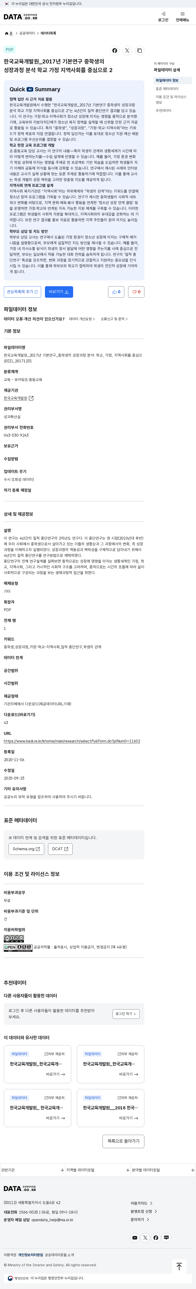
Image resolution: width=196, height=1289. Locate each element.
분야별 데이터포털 (146, 1170)
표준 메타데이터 (167, 89)
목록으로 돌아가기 (123, 1141)
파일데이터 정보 (167, 80)
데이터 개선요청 (80, 319)
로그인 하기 (124, 1014)
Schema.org (23, 848)
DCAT (57, 848)
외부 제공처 (56, 1054)
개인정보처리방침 (30, 1255)
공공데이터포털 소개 (59, 1255)
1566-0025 (28, 1212)
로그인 (163, 20)
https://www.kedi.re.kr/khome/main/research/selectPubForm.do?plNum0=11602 (72, 741)
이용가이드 (140, 1203)
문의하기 (138, 1219)
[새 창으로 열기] (14, 937)
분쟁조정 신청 (142, 1211)
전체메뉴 (182, 20)
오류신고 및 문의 (113, 319)
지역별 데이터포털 (80, 1170)
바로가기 (61, 293)
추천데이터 (163, 110)
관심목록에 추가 (20, 291)
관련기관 (8, 1170)
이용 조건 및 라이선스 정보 (171, 100)
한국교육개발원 (15, 398)
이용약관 (10, 1255)
